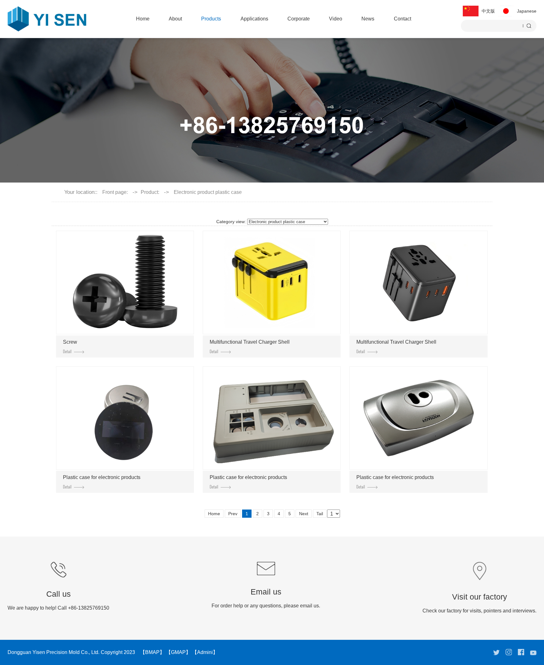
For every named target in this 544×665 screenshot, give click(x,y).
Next (303, 513)
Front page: (115, 192)
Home (143, 18)
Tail (319, 513)
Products (211, 18)
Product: (150, 192)
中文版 (488, 11)
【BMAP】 (152, 652)
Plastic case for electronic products (101, 477)
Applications (254, 18)
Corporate (298, 18)
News (367, 18)
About (175, 18)
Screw (70, 342)
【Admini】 (205, 652)
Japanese (526, 11)
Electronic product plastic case (208, 192)
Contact (402, 18)
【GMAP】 (178, 652)
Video (335, 18)
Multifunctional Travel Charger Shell (250, 342)
